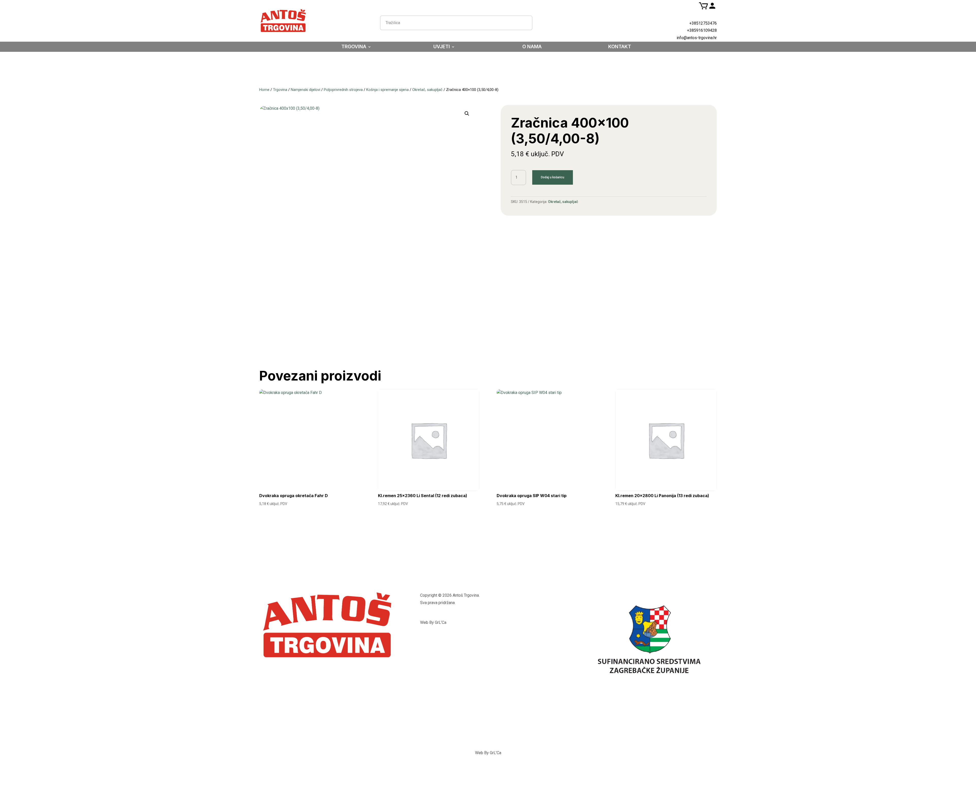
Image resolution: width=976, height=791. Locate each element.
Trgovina (353, 47)
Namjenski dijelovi (305, 89)
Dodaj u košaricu (552, 177)
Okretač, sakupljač (427, 89)
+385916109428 (702, 30)
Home (264, 89)
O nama (532, 47)
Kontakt (619, 47)
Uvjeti (441, 47)
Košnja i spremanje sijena (387, 89)
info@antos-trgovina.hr (697, 37)
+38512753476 (703, 23)
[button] (466, 113)
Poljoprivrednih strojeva (343, 89)
